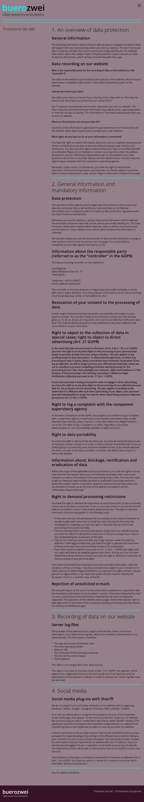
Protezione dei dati (103, 791)
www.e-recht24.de (69, 772)
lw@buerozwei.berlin (70, 283)
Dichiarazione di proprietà (128, 791)
